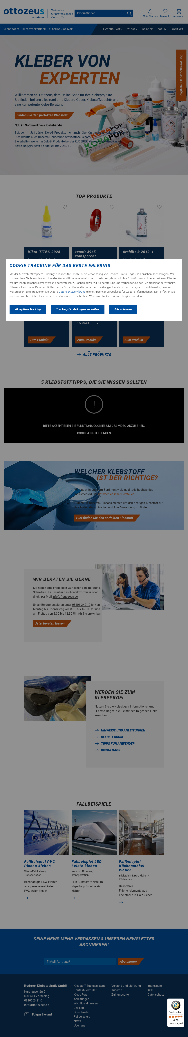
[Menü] (182, 1001)
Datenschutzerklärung (72, 291)
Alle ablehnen (123, 309)
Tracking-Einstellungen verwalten (77, 309)
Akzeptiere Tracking (28, 309)
